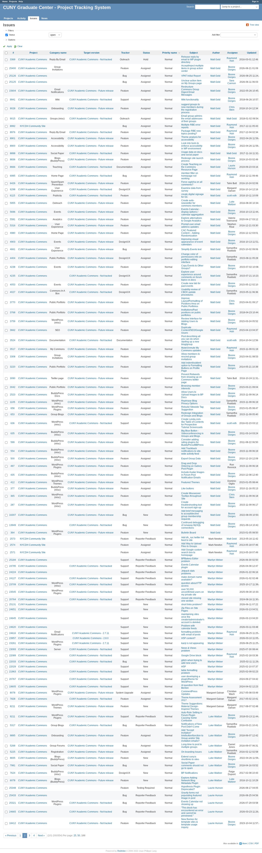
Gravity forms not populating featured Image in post (191, 795)
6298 (12, 189)
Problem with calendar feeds (189, 627)
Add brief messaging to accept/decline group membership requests (192, 515)
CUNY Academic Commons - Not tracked (90, 59)
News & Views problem (188, 649)
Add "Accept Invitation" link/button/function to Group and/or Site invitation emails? (192, 735)
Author (216, 52)
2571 (12, 552)
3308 (12, 356)
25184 (12, 560)
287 (13, 504)
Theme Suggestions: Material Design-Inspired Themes (192, 706)
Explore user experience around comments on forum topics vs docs (191, 275)
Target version (91, 52)
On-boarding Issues (191, 752)
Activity (21, 18)
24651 (12, 609)
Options (11, 40)
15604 (12, 90)
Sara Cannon (231, 82)
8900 (12, 146)
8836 (12, 159)
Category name (58, 52)
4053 (12, 284)
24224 (12, 572)
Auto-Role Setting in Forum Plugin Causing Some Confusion (191, 716)
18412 (12, 823)
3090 (12, 378)
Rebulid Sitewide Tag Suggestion (192, 408)
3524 (12, 340)
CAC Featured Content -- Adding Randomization (190, 233)
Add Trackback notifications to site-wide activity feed (191, 451)
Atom (244, 843)
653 (13, 414)
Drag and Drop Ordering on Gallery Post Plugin (191, 466)
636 (13, 423)
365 (13, 496)
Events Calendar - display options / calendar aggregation (192, 212)
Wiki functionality (190, 99)
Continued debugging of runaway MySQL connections (192, 525)
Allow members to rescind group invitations (190, 357)
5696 (12, 212)
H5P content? (188, 638)
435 (13, 475)
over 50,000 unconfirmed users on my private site (192, 592)
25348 (12, 788)
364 (13, 532)
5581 (12, 219)
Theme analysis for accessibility (191, 138)
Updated (251, 52)
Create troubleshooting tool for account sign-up (191, 505)
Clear (19, 46)
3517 (12, 349)
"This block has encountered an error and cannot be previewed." (192, 811)
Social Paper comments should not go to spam (192, 765)
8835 (12, 758)
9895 (12, 735)
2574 (12, 545)
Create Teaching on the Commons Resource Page (191, 167)
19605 (12, 686)
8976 (12, 132)
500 (13, 458)
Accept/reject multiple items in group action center (192, 68)
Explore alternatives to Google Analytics (191, 219)
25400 (12, 68)
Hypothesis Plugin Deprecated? (190, 788)
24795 (12, 566)
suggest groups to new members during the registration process (192, 108)
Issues (33, 18)
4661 (12, 249)
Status (11, 34)
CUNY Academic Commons (32, 59)
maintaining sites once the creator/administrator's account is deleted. (192, 618)
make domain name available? (191, 578)
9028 (12, 108)
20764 (12, 599)
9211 (12, 716)
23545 (12, 592)
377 (13, 488)
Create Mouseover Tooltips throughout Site (191, 496)
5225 (12, 752)
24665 (12, 811)
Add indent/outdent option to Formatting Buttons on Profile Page (191, 366)
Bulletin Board (188, 532)
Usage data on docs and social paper (191, 153)
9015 (12, 118)
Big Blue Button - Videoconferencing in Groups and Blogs (192, 433)
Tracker (125, 52)
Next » (41, 835)
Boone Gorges (232, 68)
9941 (12, 99)
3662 (12, 330)
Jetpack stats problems (188, 572)
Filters (11, 30)
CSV (251, 843)
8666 (12, 167)
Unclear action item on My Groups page (191, 82)
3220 (12, 366)
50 (78, 835)
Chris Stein (232, 108)
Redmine (121, 851)
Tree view (254, 25)
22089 (12, 655)
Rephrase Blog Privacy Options (189, 402)
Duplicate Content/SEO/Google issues (192, 330)
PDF (257, 843)
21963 (12, 671)
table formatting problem (189, 671)
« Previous (10, 835)
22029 (12, 666)
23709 (12, 584)
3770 (12, 302)
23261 (12, 643)
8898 (12, 153)
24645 (12, 618)
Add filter (216, 34)
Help (21, 1)
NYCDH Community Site (32, 126)
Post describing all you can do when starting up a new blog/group (190, 340)
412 (13, 482)
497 (13, 466)
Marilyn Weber (215, 560)
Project (33, 52)
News (44, 18)
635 (13, 433)
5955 (12, 203)
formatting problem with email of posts (191, 633)
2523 (12, 394)
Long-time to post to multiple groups (191, 745)
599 (13, 442)
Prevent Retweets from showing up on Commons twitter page (191, 378)
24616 (12, 633)
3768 (12, 312)
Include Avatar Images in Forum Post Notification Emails (192, 475)
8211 (12, 706)
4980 (12, 233)
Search (190, 6)
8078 (12, 692)
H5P (183, 666)
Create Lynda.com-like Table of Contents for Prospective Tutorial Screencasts (192, 423)
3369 (12, 59)
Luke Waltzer (232, 203)
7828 (12, 699)
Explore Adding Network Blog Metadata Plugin (189, 780)
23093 (12, 649)
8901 (12, 138)
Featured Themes (190, 482)
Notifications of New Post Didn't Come (191, 725)
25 (75, 835)
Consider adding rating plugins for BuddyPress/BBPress (192, 442)
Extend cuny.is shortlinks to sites (190, 758)
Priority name (169, 52)
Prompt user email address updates (190, 225)
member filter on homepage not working (189, 176)
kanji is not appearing (192, 643)
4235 (12, 275)
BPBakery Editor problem (189, 560)
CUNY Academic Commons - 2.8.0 (91, 638)
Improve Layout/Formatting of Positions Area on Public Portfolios (192, 302)
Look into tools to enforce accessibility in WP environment (191, 146)
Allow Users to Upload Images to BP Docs (192, 395)
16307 (12, 515)
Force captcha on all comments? (191, 183)
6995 (12, 175)
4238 (12, 267)
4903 (12, 242)
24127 (12, 578)
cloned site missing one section (191, 599)
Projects (13, 1)
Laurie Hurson (232, 167)
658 (13, 408)
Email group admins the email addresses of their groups (191, 119)
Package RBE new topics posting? (191, 132)
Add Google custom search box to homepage (191, 552)
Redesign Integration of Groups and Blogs (192, 414)
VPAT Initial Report (191, 75)
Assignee (232, 52)
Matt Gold (215, 59)
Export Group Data (191, 458)
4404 (12, 258)
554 (13, 451)
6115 (12, 195)
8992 (12, 126)
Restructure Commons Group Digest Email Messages (190, 90)
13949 (12, 525)
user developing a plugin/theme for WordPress (190, 679)
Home (5, 1)
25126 (12, 75)
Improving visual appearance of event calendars (192, 242)
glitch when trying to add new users (191, 661)
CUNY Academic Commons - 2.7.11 (90, 633)
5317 (12, 725)
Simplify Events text (191, 249)
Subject (193, 52)
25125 (12, 82)
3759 (12, 321)
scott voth (232, 195)
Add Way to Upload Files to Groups (191, 545)
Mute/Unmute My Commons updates (191, 349)
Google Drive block (191, 655)
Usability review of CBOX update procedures (190, 292)
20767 (12, 679)
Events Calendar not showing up (192, 803)
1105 (12, 402)
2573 (12, 538)
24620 (12, 627)
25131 (12, 604)
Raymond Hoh (232, 59)
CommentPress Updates (189, 692)
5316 (12, 225)
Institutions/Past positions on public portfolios (191, 312)
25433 (12, 795)
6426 (12, 183)
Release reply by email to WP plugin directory (191, 59)
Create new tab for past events (190, 284)
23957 (12, 638)
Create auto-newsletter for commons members (191, 203)
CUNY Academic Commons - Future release (91, 90)
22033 (12, 661)
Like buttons (187, 488)
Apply (9, 46)
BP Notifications (189, 773)
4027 (12, 292)
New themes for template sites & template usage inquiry (189, 823)
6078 (12, 780)
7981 (12, 765)
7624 (12, 773)
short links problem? (191, 604)
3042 (12, 387)
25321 (12, 803)
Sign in (255, 1)
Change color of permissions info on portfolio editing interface (191, 258)
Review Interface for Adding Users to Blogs (191, 321)
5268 (12, 745)
